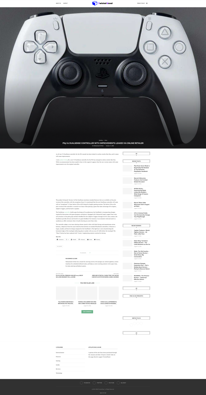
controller (67, 212)
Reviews (58, 369)
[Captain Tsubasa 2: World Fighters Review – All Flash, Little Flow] (127, 233)
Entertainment (60, 352)
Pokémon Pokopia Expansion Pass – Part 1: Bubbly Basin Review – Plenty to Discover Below (142, 266)
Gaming (58, 361)
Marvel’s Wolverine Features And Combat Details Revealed (140, 180)
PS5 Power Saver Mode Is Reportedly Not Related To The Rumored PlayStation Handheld (142, 168)
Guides (58, 365)
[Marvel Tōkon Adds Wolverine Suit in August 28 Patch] (127, 205)
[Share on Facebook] (91, 253)
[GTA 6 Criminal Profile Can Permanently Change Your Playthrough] (127, 215)
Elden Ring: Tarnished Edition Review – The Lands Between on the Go (142, 242)
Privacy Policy (141, 3)
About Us (58, 3)
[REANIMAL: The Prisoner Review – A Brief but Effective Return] (127, 278)
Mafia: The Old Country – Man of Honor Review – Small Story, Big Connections (141, 254)
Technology (59, 373)
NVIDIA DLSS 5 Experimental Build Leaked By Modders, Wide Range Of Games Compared (141, 192)
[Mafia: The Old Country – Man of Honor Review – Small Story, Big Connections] (127, 253)
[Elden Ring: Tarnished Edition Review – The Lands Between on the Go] (127, 243)
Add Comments (87, 311)
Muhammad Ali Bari (99, 145)
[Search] (149, 3)
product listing (64, 160)
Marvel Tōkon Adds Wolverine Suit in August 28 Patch (141, 204)
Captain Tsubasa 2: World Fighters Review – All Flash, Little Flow (142, 232)
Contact (65, 3)
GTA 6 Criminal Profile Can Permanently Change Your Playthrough (142, 214)
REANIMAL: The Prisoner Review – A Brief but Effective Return (141, 277)
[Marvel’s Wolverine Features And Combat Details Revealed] (87, 293)
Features (58, 356)
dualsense (59, 246)
